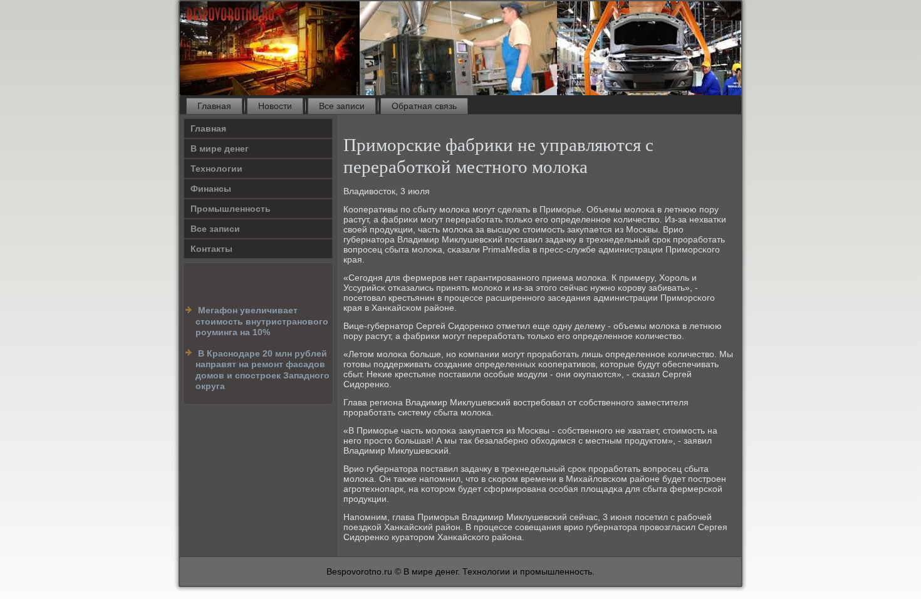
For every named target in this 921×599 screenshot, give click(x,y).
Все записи (342, 106)
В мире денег (219, 148)
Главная (214, 106)
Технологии (216, 169)
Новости (275, 106)
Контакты (211, 249)
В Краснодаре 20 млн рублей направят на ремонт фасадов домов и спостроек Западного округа (262, 370)
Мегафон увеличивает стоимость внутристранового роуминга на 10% (261, 321)
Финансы (210, 189)
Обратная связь (424, 106)
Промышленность (230, 209)
